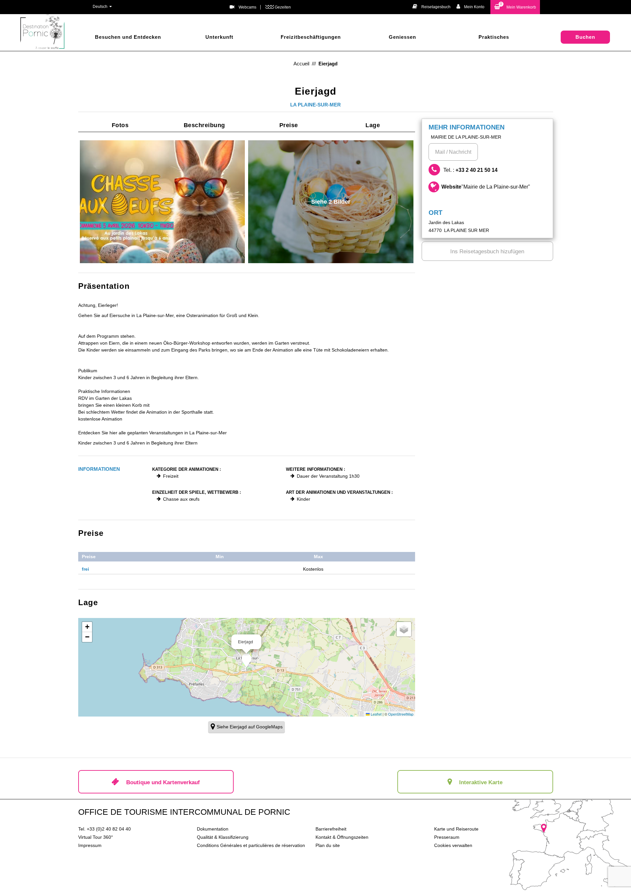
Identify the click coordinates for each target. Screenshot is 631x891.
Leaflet (376, 714)
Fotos (120, 125)
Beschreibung (204, 125)
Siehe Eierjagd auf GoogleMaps (250, 726)
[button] (515, 7)
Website (485, 187)
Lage (372, 125)
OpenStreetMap (400, 714)
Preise (288, 125)
